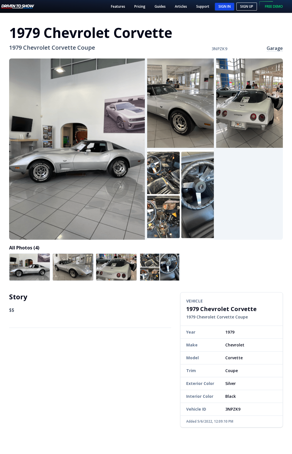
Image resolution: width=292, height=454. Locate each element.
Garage (275, 48)
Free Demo (274, 6)
